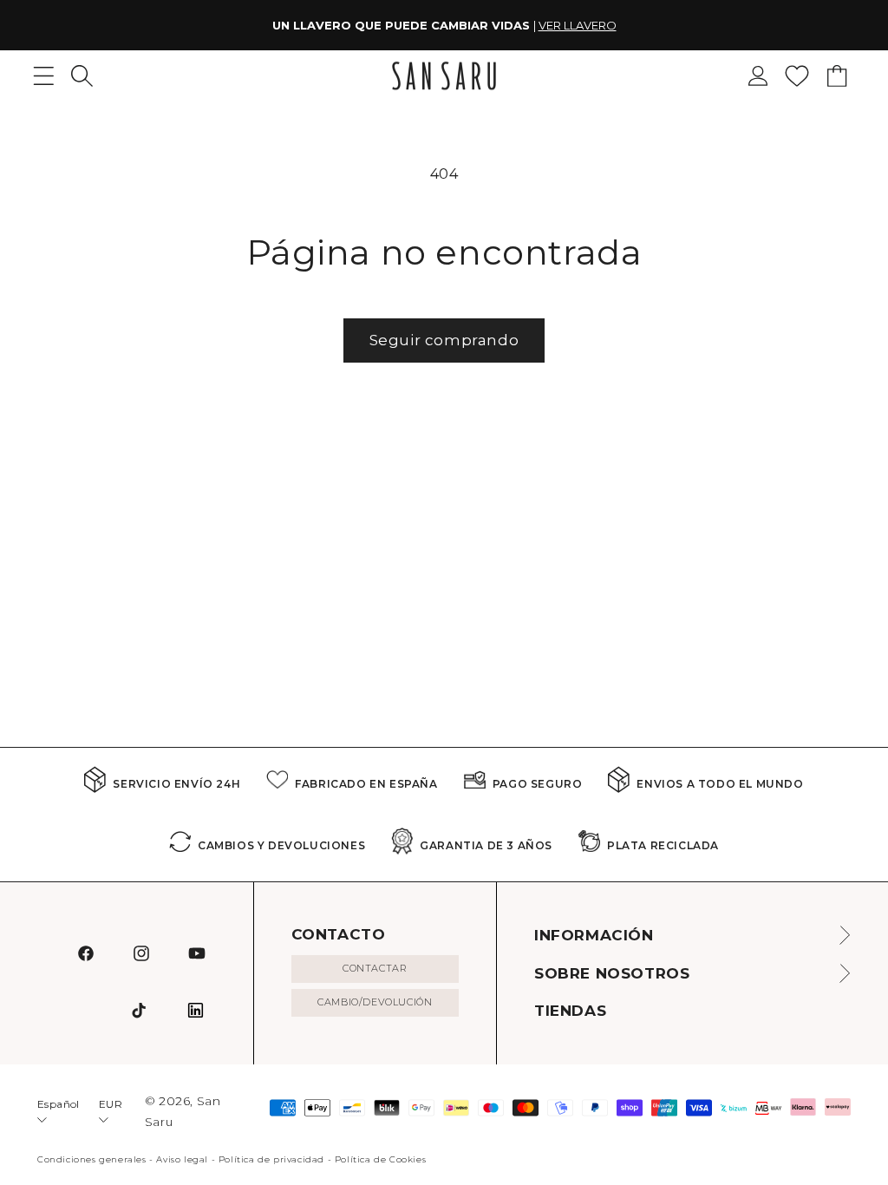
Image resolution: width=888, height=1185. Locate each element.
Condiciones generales (92, 1159)
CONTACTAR (375, 968)
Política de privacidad (271, 1159)
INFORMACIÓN (594, 935)
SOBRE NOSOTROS (611, 973)
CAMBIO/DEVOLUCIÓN (374, 1002)
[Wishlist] (797, 76)
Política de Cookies (380, 1159)
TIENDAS (570, 1010)
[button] (82, 76)
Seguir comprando (444, 340)
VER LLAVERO (578, 25)
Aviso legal (182, 1159)
